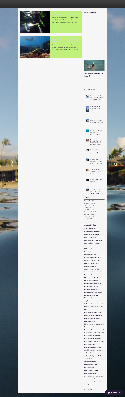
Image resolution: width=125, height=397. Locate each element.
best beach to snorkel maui (92, 283)
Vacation (87, 275)
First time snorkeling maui (92, 231)
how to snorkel (88, 324)
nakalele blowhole (90, 350)
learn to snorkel (89, 327)
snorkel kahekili (89, 385)
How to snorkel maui (90, 254)
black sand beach (89, 298)
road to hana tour (89, 376)
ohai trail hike (88, 359)
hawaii (86, 315)
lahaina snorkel (99, 324)
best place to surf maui (91, 286)
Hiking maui (88, 249)
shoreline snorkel (89, 379)
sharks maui (99, 376)
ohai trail (98, 356)
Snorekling (97, 269)
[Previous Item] (87, 65)
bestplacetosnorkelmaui (91, 295)
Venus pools (94, 275)
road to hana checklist (91, 370)
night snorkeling (89, 356)
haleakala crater (89, 306)
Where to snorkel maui (91, 281)
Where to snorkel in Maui (92, 278)
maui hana (101, 332)
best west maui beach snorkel (93, 292)
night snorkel (101, 350)
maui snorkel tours (89, 344)
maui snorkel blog (98, 341)
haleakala (100, 304)
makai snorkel (99, 330)
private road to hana (90, 364)
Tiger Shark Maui (89, 272)
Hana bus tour (88, 240)
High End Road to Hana (91, 246)
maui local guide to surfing (92, 338)
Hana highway (98, 240)
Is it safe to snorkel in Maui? (92, 257)
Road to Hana (88, 269)
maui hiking (96, 335)
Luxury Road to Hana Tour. (92, 260)
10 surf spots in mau (90, 228)
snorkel (100, 382)
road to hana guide (90, 373)
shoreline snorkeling (90, 382)
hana (85, 309)
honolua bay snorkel (95, 315)
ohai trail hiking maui (90, 361)
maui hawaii (88, 335)
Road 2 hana (95, 263)
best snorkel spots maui (91, 289)
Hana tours (98, 243)
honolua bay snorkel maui (92, 318)
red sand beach (89, 367)
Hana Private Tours (90, 237)
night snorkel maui (90, 353)
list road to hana (89, 330)
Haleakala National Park (91, 234)
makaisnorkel (88, 332)
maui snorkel (88, 341)
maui (95, 332)
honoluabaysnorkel (90, 321)
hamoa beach (99, 306)
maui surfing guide (90, 347)
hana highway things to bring (93, 312)
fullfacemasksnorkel (90, 304)
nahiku (99, 347)
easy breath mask (89, 301)
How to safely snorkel (90, 252)
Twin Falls (98, 272)
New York (87, 263)
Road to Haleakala (90, 266)
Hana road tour (89, 243)
